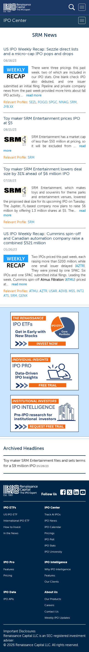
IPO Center (52, 507)
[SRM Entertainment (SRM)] (15, 140)
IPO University (53, 551)
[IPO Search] (72, 7)
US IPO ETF (10, 514)
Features (8, 569)
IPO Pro (8, 562)
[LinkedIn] (76, 492)
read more (34, 95)
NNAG (63, 102)
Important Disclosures (19, 631)
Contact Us (51, 611)
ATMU (70, 280)
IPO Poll (49, 539)
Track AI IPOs (52, 514)
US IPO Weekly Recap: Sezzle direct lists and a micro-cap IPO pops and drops (40, 51)
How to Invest (12, 527)
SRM (73, 102)
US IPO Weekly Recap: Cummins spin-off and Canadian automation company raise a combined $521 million (43, 238)
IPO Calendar (52, 527)
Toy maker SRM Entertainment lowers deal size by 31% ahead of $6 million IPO (42, 171)
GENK (23, 296)
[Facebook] (63, 492)
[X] (69, 492)
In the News (10, 533)
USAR (53, 291)
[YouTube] (83, 492)
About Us (51, 592)
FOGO (42, 102)
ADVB (63, 291)
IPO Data (9, 592)
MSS (72, 291)
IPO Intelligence (55, 562)
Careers (49, 605)
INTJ (80, 291)
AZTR (80, 266)
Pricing (7, 575)
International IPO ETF (16, 520)
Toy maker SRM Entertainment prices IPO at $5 (41, 120)
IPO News (50, 520)
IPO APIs (8, 599)
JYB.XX (8, 107)
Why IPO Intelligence (57, 569)
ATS (6, 296)
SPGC (53, 102)
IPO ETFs (9, 507)
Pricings (49, 533)
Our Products (52, 599)
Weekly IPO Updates (57, 617)
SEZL (32, 102)
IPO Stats (49, 545)
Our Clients (51, 581)
